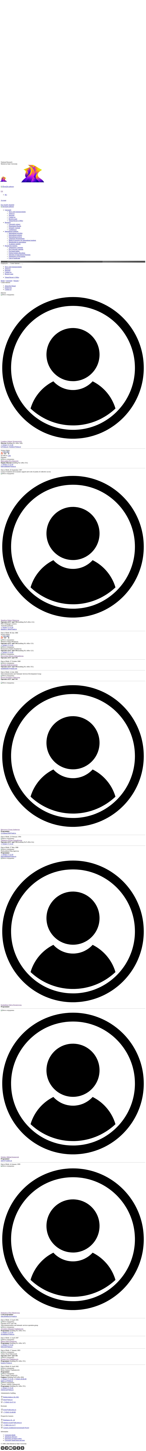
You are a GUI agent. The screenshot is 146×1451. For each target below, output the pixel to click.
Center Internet (13, 86)
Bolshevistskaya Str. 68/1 (11, 1397)
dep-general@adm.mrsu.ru (9, 134)
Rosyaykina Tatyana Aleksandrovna (12, 656)
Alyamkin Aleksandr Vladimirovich (12, 1329)
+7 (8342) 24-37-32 (7, 137)
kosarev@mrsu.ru (6, 1363)
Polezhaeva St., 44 (9, 1420)
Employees (8, 288)
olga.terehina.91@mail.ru (9, 1316)
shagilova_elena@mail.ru (9, 629)
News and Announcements (17, 69)
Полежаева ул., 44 (7, 144)
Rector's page (13, 77)
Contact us (12, 75)
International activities (15, 99)
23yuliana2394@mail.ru (8, 833)
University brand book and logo (15, 1440)
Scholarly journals (14, 93)
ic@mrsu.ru (4, 447)
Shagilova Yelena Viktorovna (10, 620)
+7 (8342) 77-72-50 (7, 445)
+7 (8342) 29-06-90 (20, 1379)
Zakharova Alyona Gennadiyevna (11, 840)
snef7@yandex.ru (6, 1160)
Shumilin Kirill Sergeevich (9, 665)
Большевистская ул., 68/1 (9, 130)
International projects (15, 102)
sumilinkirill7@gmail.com (9, 668)
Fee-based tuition (14, 117)
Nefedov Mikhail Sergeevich (10, 1157)
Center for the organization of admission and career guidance (28, 84)
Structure (11, 73)
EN (2, 64)
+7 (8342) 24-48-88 (9, 1412)
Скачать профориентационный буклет (16, 1428)
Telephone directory (11, 1437)
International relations (11, 97)
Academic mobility (15, 109)
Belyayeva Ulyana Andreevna (10, 829)
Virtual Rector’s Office (16, 78)
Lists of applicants (14, 124)
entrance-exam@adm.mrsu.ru (10, 147)
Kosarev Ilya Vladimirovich (9, 1359)
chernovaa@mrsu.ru (7, 1390)
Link (9, 455)
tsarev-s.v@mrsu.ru (7, 1381)
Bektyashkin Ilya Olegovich (9, 461)
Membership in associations (17, 108)
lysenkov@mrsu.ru (15, 447)
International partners (15, 101)
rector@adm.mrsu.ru (9, 1410)
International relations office (17, 82)
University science (14, 90)
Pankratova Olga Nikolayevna (10, 1313)
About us (12, 71)
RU (2, 62)
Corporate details (10, 1435)
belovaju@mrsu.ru (6, 1347)
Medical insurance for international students (22, 106)
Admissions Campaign (16, 113)
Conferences (13, 95)
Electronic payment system (13, 1438)
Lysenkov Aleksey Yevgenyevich (11, 441)
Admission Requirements (17, 104)
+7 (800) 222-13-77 (7, 151)
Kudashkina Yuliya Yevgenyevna (11, 1005)
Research (8, 88)
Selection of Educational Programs (19, 120)
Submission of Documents (17, 122)
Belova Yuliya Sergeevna (9, 1341)
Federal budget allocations (17, 119)
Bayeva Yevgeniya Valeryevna (10, 677)
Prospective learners (11, 111)
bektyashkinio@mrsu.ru (8, 466)
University (8, 68)
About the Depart (10, 286)
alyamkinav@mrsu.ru (7, 1334)
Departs (7, 80)
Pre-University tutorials (16, 115)
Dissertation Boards (15, 91)
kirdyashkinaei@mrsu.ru (8, 856)
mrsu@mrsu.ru (8, 1399)
